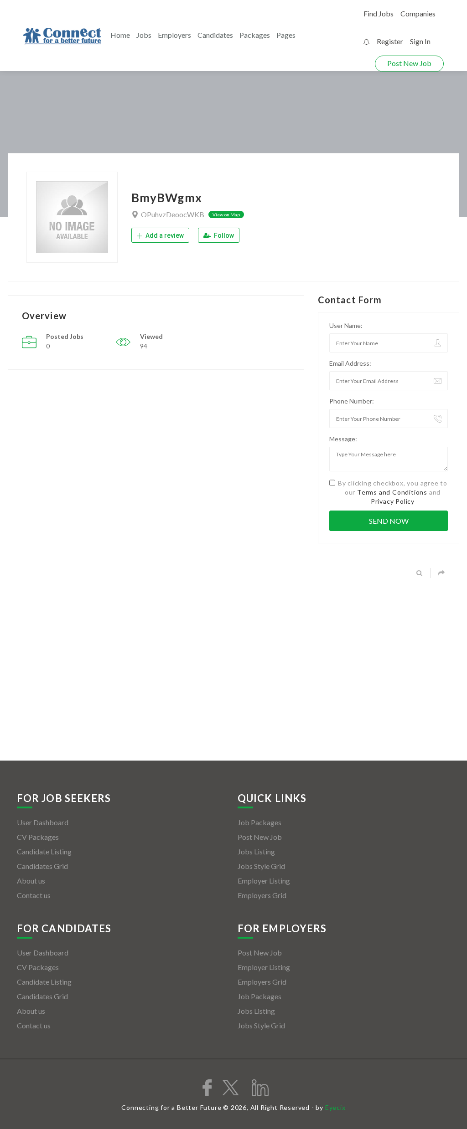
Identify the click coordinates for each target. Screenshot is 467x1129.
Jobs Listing (256, 851)
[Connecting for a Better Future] (62, 36)
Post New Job (409, 63)
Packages (254, 35)
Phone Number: (351, 401)
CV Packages (38, 837)
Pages (286, 35)
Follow (223, 235)
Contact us (34, 895)
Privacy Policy (393, 501)
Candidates (215, 35)
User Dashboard (42, 822)
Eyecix (335, 1107)
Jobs (143, 35)
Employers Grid (262, 895)
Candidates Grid (42, 866)
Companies (418, 13)
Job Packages (259, 822)
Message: (343, 439)
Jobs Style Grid (261, 866)
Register (390, 41)
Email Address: (350, 363)
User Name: (346, 325)
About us (31, 880)
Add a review (164, 235)
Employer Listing (264, 880)
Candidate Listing (44, 851)
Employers (174, 35)
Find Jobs (378, 13)
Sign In (420, 41)
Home (120, 35)
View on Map (226, 214)
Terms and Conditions (392, 492)
